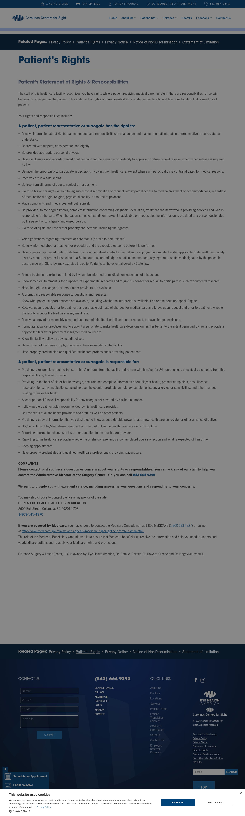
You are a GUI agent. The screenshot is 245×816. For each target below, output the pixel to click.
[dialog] (122, 802)
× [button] (241, 793)
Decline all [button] (215, 802)
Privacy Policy (44, 807)
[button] (82, 811)
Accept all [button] (178, 802)
